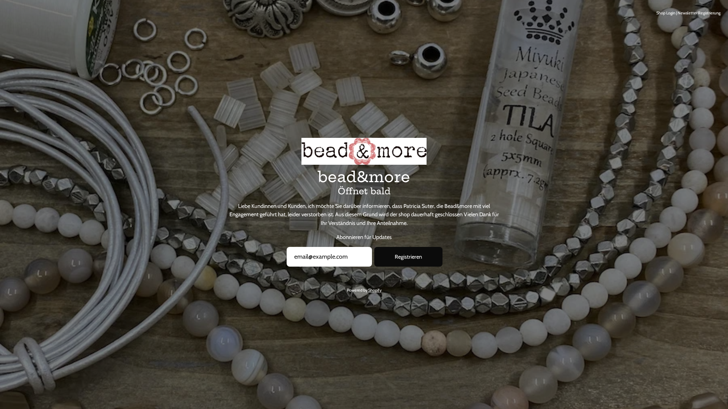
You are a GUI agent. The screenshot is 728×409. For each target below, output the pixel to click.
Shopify (374, 290)
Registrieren (408, 256)
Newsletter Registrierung (699, 13)
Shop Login (665, 13)
